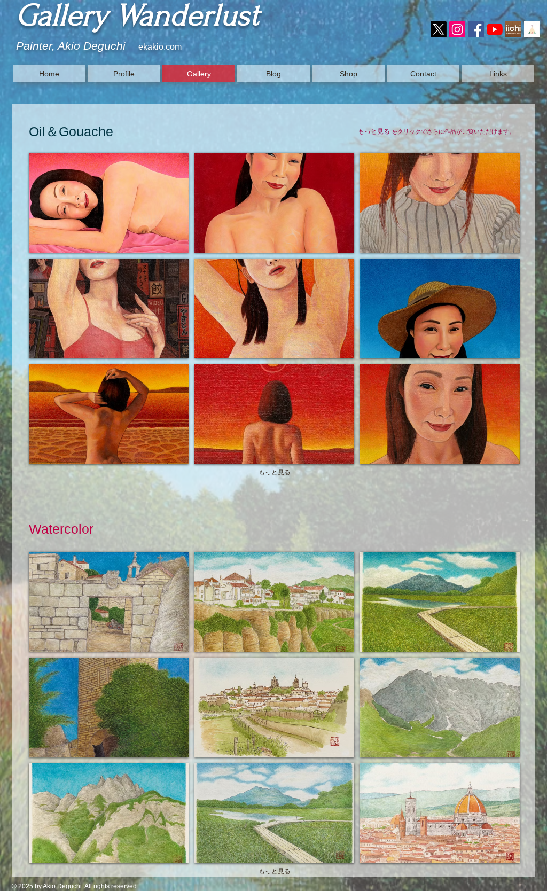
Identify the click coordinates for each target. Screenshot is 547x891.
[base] (532, 29)
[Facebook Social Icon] (476, 29)
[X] (439, 29)
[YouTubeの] (495, 29)
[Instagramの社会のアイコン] (457, 29)
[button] (109, 203)
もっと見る (275, 472)
